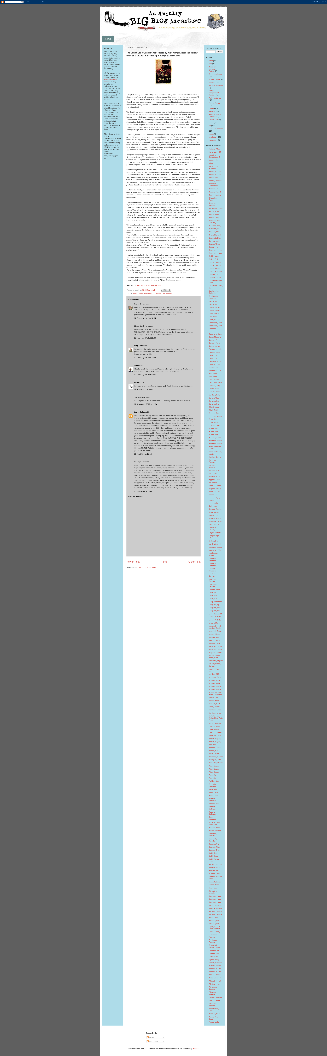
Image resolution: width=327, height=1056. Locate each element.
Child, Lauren (214, 256)
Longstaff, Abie (215, 608)
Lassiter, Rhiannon (212, 570)
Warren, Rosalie (215, 975)
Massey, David (214, 643)
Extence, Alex (214, 367)
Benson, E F (214, 189)
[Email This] (162, 290)
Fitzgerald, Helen (215, 383)
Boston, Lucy (214, 214)
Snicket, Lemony (215, 864)
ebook (211, 134)
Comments (153, 1041)
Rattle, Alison (214, 789)
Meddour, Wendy (215, 677)
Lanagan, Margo (215, 547)
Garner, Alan (214, 398)
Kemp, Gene (214, 512)
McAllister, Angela (216, 661)
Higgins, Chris (214, 480)
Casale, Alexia (214, 244)
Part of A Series (215, 98)
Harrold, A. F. (214, 470)
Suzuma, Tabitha (215, 911)
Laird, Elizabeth (215, 544)
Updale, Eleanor (215, 963)
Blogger (196, 1049)
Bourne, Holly (214, 217)
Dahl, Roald (213, 301)
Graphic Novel (214, 79)
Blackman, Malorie (213, 204)
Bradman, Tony (215, 226)
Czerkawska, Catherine (214, 292)
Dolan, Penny (214, 320)
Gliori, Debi (213, 410)
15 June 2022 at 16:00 (143, 491)
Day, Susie (213, 316)
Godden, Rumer (215, 413)
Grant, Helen (214, 419)
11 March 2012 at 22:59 (143, 389)
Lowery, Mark (214, 623)
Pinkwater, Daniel (216, 763)
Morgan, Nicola (215, 686)
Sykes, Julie (213, 917)
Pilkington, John (215, 760)
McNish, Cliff (214, 674)
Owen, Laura (214, 729)
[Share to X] (167, 290)
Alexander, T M (215, 152)
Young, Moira (214, 1022)
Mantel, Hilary (214, 634)
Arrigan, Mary (214, 160)
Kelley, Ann (213, 506)
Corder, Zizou (214, 268)
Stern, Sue (213, 888)
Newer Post (133, 561)
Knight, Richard (215, 533)
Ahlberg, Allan (214, 149)
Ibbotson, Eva (214, 492)
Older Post (194, 561)
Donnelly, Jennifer (212, 330)
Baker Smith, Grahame (214, 167)
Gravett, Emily (214, 425)
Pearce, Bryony (215, 738)
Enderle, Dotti (214, 364)
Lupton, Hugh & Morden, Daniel (215, 627)
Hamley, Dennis (215, 457)
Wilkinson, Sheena (213, 988)
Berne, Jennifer (215, 195)
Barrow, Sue (213, 177)
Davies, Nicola (214, 307)
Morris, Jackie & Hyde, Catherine (215, 693)
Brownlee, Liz (214, 229)
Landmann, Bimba (213, 554)
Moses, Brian (214, 701)
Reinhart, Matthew (212, 799)
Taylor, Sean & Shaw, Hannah (214, 928)
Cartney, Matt (214, 241)
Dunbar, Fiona (214, 340)
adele (136, 365)
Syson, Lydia (214, 920)
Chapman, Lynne (215, 253)
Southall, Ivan (214, 867)
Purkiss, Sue (214, 781)
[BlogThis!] (164, 290)
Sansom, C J (214, 844)
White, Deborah (215, 981)
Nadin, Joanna (214, 707)
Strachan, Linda (215, 896)
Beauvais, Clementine (213, 185)
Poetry (211, 108)
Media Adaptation (216, 85)
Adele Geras (138, 294)
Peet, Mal (212, 744)
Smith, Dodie (214, 853)
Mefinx (137, 383)
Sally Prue (138, 346)
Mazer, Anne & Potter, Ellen (214, 657)
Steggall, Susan (215, 882)
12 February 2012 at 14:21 (145, 375)
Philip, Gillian (214, 754)
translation (213, 140)
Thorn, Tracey (214, 932)
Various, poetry (215, 966)
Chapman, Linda (215, 250)
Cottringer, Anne (215, 271)
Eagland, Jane (214, 352)
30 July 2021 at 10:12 (143, 454)
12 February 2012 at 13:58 (145, 358)
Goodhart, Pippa (215, 416)
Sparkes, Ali (213, 870)
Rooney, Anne (214, 827)
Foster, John (214, 389)
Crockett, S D (214, 274)
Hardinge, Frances (213, 461)
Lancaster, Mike (215, 550)
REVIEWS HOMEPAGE (149, 285)
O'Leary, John (214, 726)
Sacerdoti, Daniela (213, 835)
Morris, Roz (213, 698)
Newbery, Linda (215, 710)
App (210, 64)
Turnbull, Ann (214, 953)
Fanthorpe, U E (215, 370)
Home (164, 561)
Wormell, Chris (214, 1014)
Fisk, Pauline (214, 380)
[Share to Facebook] (169, 290)
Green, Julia (213, 428)
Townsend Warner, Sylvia (214, 946)
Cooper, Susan (215, 262)
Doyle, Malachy (215, 337)
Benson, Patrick (215, 192)
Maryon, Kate (214, 637)
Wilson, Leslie (214, 1000)
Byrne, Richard (215, 235)
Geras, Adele (214, 401)
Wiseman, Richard (213, 1004)
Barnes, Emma (215, 171)
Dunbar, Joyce (214, 346)
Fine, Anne (213, 373)
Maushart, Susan (215, 646)
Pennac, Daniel (215, 748)
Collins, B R (213, 259)
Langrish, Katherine (212, 559)
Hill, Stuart (213, 483)
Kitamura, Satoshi (216, 521)
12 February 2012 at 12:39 (145, 338)
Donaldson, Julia (215, 323)
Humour (212, 82)
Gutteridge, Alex (215, 437)
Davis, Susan (214, 313)
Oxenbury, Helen (215, 732)
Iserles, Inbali (214, 495)
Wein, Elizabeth (215, 978)
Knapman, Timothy (213, 528)
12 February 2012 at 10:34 (145, 318)
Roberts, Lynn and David (214, 823)
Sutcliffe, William (215, 908)
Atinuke (212, 163)
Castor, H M (213, 247)
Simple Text (213, 120)
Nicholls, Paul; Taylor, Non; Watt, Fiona (216, 718)
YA (210, 126)
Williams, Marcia (215, 997)
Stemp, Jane (214, 885)
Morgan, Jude (214, 683)
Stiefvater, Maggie (213, 892)
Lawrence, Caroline (213, 575)
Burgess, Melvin (215, 232)
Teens (211, 123)
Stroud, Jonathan (216, 905)
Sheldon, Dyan (214, 850)
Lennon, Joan (214, 589)
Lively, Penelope (215, 602)
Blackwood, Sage (216, 208)
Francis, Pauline (215, 392)
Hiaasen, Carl (214, 476)
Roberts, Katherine (212, 808)
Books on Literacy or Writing (213, 69)
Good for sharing (215, 74)
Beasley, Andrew (215, 181)
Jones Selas (139, 412)
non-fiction (213, 137)
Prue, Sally (213, 775)
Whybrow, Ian (214, 984)
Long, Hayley (214, 605)
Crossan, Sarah (215, 277)
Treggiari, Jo (214, 950)
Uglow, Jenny (214, 959)
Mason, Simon (214, 640)
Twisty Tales (213, 956)
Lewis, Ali (212, 592)
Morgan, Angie (214, 680)
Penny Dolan (139, 304)
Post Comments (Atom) (147, 567)
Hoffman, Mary (215, 486)
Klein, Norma (214, 524)
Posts (151, 1037)
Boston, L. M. (214, 211)
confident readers (216, 129)
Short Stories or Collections (215, 115)
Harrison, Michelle (212, 466)
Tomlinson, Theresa (213, 936)
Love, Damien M (215, 614)
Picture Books (214, 103)
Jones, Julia (213, 503)
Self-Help (212, 111)
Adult (211, 61)
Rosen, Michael (215, 830)
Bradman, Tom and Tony (214, 221)
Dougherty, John (215, 334)
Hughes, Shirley (215, 489)
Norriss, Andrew (215, 723)
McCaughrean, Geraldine (215, 665)
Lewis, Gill (213, 595)
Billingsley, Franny (213, 199)
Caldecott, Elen (215, 238)
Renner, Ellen (214, 804)
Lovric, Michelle (215, 617)
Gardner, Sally (214, 395)
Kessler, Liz (213, 515)
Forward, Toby (214, 386)
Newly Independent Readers (214, 93)
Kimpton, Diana (215, 518)
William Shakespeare (164, 294)
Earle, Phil (213, 355)
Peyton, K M (213, 751)
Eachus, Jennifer (215, 349)
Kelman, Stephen (216, 509)
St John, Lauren (215, 873)
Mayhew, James (215, 652)
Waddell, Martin (215, 969)
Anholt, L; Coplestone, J (214, 156)
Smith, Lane (213, 856)
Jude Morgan (149, 294)
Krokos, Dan (214, 541)
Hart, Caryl (213, 473)
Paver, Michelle (215, 735)
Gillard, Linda (214, 407)
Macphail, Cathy (215, 631)
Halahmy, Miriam (215, 440)
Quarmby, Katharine (213, 785)
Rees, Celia (213, 792)
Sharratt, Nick (214, 847)
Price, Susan (214, 766)
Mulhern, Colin (214, 704)
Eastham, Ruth (215, 361)
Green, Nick (213, 431)
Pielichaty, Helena (216, 757)
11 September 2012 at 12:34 (145, 404)
